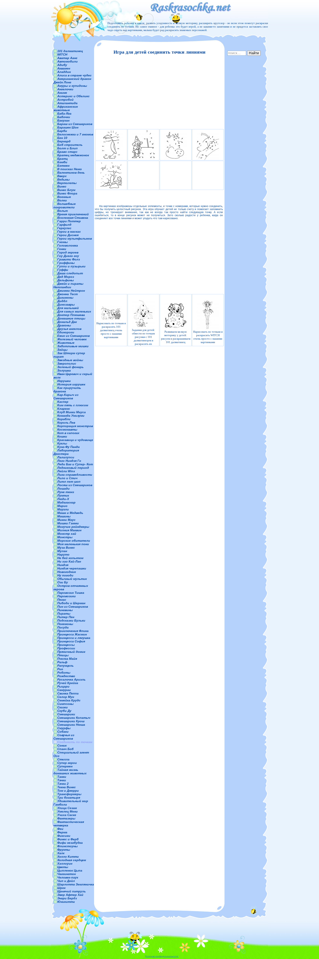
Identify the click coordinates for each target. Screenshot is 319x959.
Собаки (63, 731)
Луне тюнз (65, 492)
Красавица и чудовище (75, 440)
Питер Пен (65, 617)
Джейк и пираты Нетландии (68, 285)
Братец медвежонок (73, 155)
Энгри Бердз (67, 898)
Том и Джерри (68, 790)
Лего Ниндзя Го (69, 460)
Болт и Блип (67, 148)
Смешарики (66, 714)
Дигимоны (65, 297)
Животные (65, 342)
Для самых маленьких (74, 311)
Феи (60, 829)
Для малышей (68, 308)
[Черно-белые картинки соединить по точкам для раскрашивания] (175, 145)
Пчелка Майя (67, 658)
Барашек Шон (67, 127)
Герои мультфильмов (74, 238)
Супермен (64, 766)
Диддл (62, 301)
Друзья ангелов (69, 329)
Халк (60, 853)
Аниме (62, 92)
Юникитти (66, 901)
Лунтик (63, 495)
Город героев (67, 252)
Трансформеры (69, 794)
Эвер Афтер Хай (70, 894)
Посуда (63, 627)
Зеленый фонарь (70, 367)
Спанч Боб (65, 749)
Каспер (62, 401)
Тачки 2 (63, 783)
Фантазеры (66, 818)
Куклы (62, 443)
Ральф (62, 662)
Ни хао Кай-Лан (69, 561)
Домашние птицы (71, 318)
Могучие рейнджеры (73, 526)
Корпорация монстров (75, 426)
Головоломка (67, 245)
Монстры (64, 537)
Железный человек (72, 339)
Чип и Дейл (66, 881)
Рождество (66, 676)
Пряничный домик (71, 651)
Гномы (62, 242)
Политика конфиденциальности (161, 956)
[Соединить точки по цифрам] (111, 175)
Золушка (64, 370)
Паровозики (66, 596)
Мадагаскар (66, 502)
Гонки (61, 249)
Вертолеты (67, 183)
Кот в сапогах (68, 433)
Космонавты (67, 429)
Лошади (63, 488)
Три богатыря (68, 797)
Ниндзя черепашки (71, 568)
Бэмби (62, 162)
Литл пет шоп (69, 481)
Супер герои (67, 763)
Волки (62, 200)
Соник (62, 745)
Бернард (64, 141)
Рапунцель (65, 665)
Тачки (61, 780)
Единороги (65, 332)
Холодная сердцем (71, 860)
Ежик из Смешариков (73, 335)
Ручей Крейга (67, 683)
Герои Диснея (68, 235)
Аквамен (63, 68)
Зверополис (66, 363)
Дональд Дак (67, 322)
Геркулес (64, 228)
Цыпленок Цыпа (69, 870)
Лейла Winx (66, 471)
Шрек (61, 888)
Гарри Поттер (69, 221)
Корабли (64, 419)
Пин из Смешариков (72, 606)
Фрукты (63, 849)
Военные (64, 197)
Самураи (64, 690)
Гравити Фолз (68, 259)
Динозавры (66, 304)
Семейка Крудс (69, 700)
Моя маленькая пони (73, 544)
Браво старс (67, 151)
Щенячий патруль (71, 891)
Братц (62, 158)
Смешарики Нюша (71, 724)
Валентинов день (71, 172)
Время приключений (73, 214)
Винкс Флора (67, 193)
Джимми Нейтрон (71, 290)
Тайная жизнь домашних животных (70, 771)
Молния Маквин (69, 530)
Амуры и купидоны (72, 85)
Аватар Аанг (67, 58)
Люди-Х (63, 499)
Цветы (62, 867)
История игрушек (71, 384)
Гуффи (62, 269)
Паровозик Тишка (70, 592)
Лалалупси (65, 457)
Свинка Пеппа (68, 693)
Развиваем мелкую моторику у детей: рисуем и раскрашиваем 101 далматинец (175, 337)
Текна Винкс (66, 787)
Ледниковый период (73, 467)
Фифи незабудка (70, 842)
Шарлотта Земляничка (75, 884)
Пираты (63, 613)
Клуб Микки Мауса (71, 412)
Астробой (65, 99)
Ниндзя (62, 565)
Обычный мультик (72, 579)
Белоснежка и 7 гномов (75, 134)
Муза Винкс (66, 547)
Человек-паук (67, 877)
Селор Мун (65, 697)
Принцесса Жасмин (72, 634)
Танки (61, 776)
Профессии (66, 648)
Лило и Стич (67, 478)
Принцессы (66, 644)
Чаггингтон (66, 874)
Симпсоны (65, 704)
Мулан (62, 551)
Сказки (62, 707)
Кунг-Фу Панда (68, 447)
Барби (62, 131)
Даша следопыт (70, 273)
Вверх (62, 176)
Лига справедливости (74, 474)
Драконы (64, 325)
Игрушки (64, 381)
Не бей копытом (70, 558)
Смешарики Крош (70, 721)
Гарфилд (64, 224)
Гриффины (66, 263)
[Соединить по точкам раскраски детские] (143, 145)
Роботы (63, 672)
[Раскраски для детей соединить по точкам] (208, 145)
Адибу (62, 65)
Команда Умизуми (70, 415)
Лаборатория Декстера (66, 452)
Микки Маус (66, 519)
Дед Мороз (65, 276)
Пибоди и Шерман (71, 603)
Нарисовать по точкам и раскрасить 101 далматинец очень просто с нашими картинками (111, 330)
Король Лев (66, 422)
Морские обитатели (73, 540)
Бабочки (63, 117)
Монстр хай (66, 533)
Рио (60, 669)
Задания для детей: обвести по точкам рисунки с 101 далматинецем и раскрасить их (143, 336)
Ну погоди (65, 575)
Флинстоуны (67, 846)
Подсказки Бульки (71, 620)
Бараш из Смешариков (74, 124)
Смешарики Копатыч (73, 717)
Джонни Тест (67, 294)
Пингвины (65, 610)
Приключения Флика (73, 631)
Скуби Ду (64, 710)
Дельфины (65, 280)
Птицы (63, 655)
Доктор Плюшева (71, 315)
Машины (64, 516)
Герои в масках (69, 231)
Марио (62, 506)
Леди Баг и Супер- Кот (75, 464)
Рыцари (63, 686)
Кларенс (63, 408)
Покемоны (65, 624)
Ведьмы (63, 179)
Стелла (63, 759)
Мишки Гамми (68, 523)
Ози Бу (62, 582)
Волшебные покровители (64, 205)
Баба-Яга (64, 113)
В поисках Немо (69, 169)
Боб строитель (69, 144)
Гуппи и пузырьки (71, 266)
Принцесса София (71, 641)
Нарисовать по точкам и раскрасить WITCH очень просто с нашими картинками (208, 337)
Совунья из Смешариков (63, 736)
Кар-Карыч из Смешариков (65, 396)
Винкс (61, 186)
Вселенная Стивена (72, 217)
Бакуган (63, 120)
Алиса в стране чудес (74, 75)
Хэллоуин (64, 863)
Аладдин (64, 72)
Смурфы (64, 728)
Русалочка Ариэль (71, 679)
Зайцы (62, 349)
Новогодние (66, 572)
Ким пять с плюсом (72, 405)
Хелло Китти (68, 856)
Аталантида (67, 103)
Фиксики (63, 835)
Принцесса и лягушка (73, 638)
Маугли (63, 509)
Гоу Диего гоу (68, 256)
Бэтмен (63, 165)
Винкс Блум (66, 190)
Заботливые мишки (73, 346)
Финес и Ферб (68, 839)
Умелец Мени (67, 811)
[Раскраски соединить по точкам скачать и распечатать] (111, 145)
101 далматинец (70, 51)
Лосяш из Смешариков (74, 485)
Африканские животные (65, 108)
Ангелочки (65, 89)
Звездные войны (70, 360)
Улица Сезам (67, 808)
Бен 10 (62, 138)
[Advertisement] (159, 91)
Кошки (62, 436)
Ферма (62, 832)
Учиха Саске (66, 815)
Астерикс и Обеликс (73, 96)
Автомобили (67, 61)
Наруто (63, 554)
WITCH (62, 54)
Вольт (62, 210)
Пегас (61, 599)
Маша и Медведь (70, 513)
